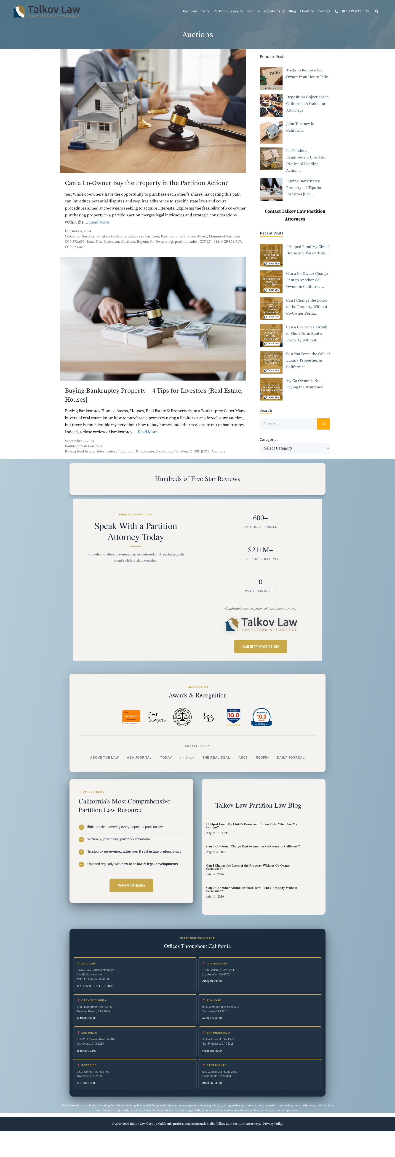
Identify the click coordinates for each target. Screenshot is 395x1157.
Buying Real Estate (80, 451)
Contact (324, 11)
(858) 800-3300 (86, 1050)
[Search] (323, 424)
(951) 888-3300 (86, 1083)
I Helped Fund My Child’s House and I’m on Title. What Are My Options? (251, 826)
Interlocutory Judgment (115, 451)
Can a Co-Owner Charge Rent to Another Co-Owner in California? (253, 846)
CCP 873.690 (75, 242)
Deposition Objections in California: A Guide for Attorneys (307, 104)
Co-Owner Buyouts (79, 236)
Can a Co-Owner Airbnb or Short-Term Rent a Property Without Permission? (251, 889)
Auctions (128, 242)
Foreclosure (145, 451)
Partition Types (226, 11)
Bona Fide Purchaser (103, 242)
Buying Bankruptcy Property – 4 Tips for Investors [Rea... (304, 188)
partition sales (186, 242)
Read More (99, 222)
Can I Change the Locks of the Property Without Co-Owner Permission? (248, 867)
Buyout (142, 242)
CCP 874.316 (209, 242)
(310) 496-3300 (212, 981)
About (304, 11)
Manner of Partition (224, 236)
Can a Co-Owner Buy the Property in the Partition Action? (146, 183)
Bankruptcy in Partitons (83, 446)
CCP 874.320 (75, 247)
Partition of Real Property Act (184, 236)
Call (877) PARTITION (260, 646)
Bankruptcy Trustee (171, 451)
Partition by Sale (109, 236)
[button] (376, 11)
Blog (292, 11)
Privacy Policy (273, 1124)
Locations (272, 11)
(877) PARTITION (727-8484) (95, 986)
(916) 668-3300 (212, 1083)
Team (251, 11)
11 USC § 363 (199, 451)
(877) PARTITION (355, 11)
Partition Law (194, 11)
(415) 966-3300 (212, 1050)
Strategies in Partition (142, 236)
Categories (269, 439)
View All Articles (131, 885)
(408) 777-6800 (212, 1018)
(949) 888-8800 (86, 1018)
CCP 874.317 (231, 242)
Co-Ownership (161, 242)
